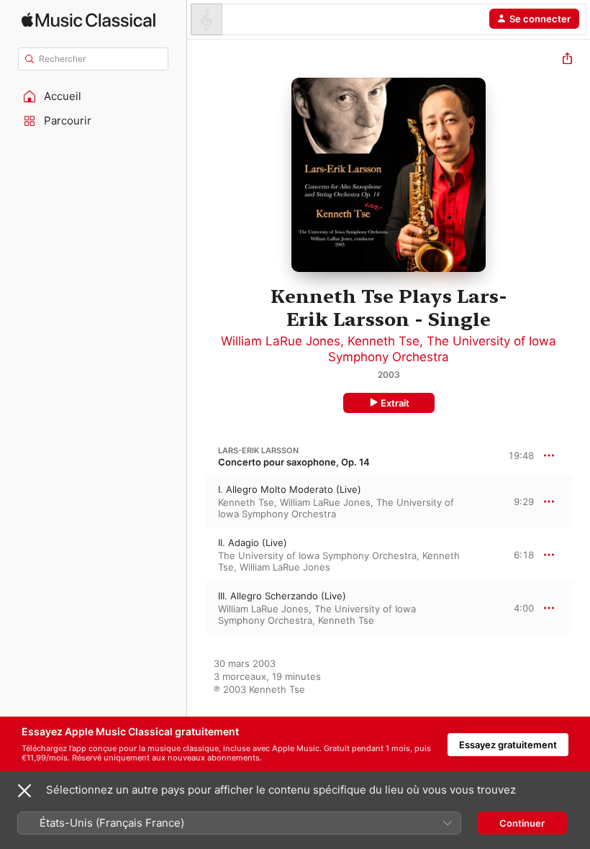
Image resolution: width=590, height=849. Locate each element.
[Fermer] (24, 790)
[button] (93, 96)
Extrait (395, 403)
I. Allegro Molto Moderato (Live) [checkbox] (289, 489)
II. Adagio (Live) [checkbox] (252, 542)
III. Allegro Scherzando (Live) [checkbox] (282, 595)
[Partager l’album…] (567, 60)
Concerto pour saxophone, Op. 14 (294, 462)
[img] (88, 20)
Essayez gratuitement (508, 744)
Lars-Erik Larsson (258, 450)
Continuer (522, 823)
